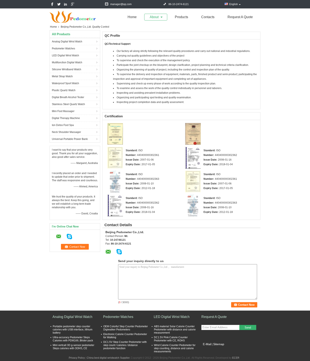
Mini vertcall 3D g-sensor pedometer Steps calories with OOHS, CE (73, 347)
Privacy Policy (77, 357)
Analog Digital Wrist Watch (67, 41)
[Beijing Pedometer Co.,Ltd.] (73, 16)
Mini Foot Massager (63, 111)
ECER (235, 357)
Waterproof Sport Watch (65, 83)
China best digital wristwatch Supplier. (109, 357)
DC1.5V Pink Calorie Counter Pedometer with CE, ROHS (171, 339)
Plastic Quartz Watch (63, 90)
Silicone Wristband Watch (66, 69)
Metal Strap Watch (62, 76)
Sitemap (218, 344)
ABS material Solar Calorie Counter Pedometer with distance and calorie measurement (175, 329)
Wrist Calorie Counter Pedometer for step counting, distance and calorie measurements (174, 348)
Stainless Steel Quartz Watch (68, 104)
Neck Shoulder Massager (66, 132)
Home (132, 17)
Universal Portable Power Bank (70, 139)
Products (181, 17)
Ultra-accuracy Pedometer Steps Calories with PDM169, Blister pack (73, 339)
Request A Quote (240, 17)
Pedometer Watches (63, 48)
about (154, 17)
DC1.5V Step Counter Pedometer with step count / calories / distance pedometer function (125, 345)
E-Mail (207, 344)
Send (248, 327)
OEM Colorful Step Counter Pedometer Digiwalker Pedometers (125, 328)
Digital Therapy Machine (66, 118)
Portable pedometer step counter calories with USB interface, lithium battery (72, 329)
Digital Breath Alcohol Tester (68, 97)
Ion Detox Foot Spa (63, 125)
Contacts (207, 17)
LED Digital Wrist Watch (65, 55)
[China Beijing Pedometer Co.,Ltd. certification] (115, 133)
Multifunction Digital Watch (67, 62)
